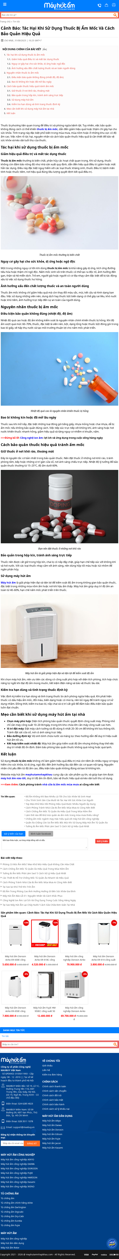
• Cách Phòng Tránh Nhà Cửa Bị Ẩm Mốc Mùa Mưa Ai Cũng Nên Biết (59, 807)
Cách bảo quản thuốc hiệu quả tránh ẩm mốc (30, 86)
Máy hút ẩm (9, 1233)
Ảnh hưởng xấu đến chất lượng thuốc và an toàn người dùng (43, 68)
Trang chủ (5, 21)
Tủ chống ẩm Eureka (11, 1220)
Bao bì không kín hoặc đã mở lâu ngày (31, 81)
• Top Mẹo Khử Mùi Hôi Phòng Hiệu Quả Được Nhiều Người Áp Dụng (60, 803)
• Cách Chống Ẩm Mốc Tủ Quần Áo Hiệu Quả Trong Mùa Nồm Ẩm (58, 811)
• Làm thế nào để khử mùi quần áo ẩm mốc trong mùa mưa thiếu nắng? (61, 815)
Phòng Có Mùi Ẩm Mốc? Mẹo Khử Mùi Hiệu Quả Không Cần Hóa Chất (38, 864)
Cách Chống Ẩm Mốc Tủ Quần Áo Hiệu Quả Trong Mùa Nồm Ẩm (36, 868)
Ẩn (44, 49)
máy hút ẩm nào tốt (13, 778)
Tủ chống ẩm (7, 1198)
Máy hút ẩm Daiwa (52, 1125)
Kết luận (11, 113)
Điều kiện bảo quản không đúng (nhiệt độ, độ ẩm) (38, 77)
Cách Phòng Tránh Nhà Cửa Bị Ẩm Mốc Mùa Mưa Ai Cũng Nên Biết (37, 882)
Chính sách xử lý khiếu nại (56, 1108)
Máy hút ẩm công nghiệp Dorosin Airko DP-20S (74, 1009)
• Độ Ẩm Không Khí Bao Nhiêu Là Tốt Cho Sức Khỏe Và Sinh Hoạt (57, 796)
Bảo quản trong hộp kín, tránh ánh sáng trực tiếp (37, 95)
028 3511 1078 (25, 1121)
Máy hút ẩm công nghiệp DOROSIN (19, 1168)
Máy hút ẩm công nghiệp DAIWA (18, 1163)
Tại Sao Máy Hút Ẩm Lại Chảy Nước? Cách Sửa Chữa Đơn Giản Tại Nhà (39, 904)
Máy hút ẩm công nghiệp (14, 1238)
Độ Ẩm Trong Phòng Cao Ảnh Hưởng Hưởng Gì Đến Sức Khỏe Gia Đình (39, 891)
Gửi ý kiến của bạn (13, 833)
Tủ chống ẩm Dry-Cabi (12, 1216)
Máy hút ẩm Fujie (51, 1138)
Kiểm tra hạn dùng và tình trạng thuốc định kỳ (36, 104)
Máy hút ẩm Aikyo (51, 1120)
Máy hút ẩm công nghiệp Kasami (18, 1181)
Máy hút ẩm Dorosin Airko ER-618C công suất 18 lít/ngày (44, 958)
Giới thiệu (47, 1065)
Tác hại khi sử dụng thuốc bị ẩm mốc (26, 54)
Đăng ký (32, 1143)
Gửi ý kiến (102, 841)
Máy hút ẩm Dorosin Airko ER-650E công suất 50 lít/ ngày (15, 1009)
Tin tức (16, 21)
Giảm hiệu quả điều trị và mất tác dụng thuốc (35, 59)
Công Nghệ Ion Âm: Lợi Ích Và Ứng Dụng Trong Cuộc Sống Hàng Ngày (39, 900)
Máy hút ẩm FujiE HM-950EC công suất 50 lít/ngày (44, 1009)
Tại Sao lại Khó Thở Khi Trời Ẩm (19, 886)
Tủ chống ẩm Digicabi (12, 1211)
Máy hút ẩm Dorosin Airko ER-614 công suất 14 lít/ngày (103, 958)
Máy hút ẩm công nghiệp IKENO (17, 1186)
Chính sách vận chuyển (54, 1090)
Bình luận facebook (41, 833)
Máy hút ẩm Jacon (51, 1143)
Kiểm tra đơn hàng (52, 1074)
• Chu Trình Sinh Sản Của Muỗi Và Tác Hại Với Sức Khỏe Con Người (58, 800)
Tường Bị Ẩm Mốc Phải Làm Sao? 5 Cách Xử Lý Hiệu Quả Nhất (34, 873)
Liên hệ (46, 1070)
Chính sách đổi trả (51, 1095)
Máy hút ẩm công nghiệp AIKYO (17, 1159)
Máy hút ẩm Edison (52, 1134)
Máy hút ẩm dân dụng (12, 1243)
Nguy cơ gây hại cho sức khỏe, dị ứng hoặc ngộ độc (38, 63)
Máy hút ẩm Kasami (52, 1147)
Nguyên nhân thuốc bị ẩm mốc (23, 72)
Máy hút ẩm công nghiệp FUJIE (17, 1172)
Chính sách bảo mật (52, 1099)
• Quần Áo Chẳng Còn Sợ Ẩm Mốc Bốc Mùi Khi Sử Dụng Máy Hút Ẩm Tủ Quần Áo (66, 822)
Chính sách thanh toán (54, 1086)
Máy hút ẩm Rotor (10, 1247)
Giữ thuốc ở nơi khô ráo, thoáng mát (30, 90)
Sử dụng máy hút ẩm (22, 99)
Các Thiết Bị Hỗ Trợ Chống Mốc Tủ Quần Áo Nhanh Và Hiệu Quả (36, 877)
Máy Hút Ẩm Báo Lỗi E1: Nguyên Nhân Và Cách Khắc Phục (33, 895)
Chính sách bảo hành (53, 1104)
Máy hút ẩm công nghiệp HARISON (19, 1177)
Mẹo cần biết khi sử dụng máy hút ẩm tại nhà (30, 108)
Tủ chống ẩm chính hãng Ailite (17, 1202)
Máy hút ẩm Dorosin (52, 1129)
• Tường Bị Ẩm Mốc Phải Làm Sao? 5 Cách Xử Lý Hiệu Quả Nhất (56, 826)
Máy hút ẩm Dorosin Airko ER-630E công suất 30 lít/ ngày (15, 958)
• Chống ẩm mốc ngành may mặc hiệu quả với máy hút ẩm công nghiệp (61, 818)
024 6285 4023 (25, 1103)
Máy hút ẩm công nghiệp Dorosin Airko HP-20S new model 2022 (74, 958)
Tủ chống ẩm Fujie (10, 1225)
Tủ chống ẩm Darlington (13, 1207)
